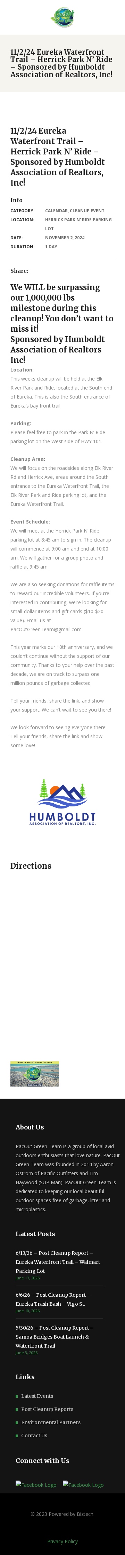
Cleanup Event (87, 211)
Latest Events (37, 1396)
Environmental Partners (51, 1422)
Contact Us (34, 1435)
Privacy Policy (62, 1541)
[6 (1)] (34, 1074)
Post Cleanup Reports (47, 1409)
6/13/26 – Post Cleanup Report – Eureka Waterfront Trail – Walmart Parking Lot (58, 1262)
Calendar (56, 211)
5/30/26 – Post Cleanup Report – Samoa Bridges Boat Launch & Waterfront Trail (55, 1337)
